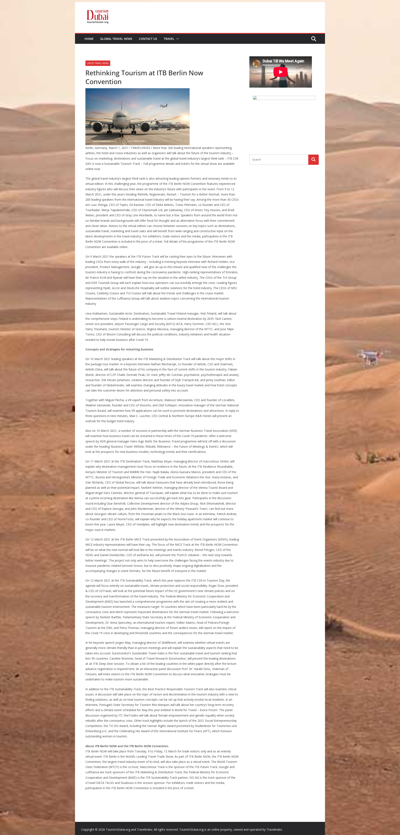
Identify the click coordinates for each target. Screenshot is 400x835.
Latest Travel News (98, 63)
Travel (169, 39)
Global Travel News (116, 39)
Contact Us (148, 39)
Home (89, 39)
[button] (176, 39)
